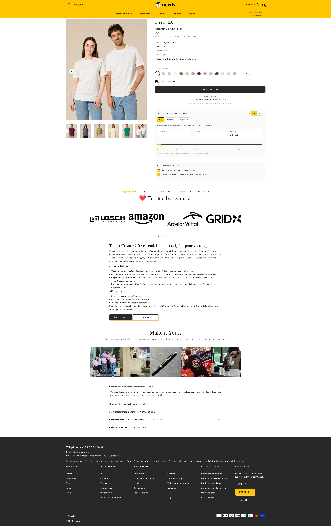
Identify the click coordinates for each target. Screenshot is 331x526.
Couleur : (161, 68)
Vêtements (71, 478)
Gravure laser (106, 488)
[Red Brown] (199, 73)
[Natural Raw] (228, 73)
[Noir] (163, 73)
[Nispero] (187, 73)
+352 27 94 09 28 (93, 447)
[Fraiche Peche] (211, 73)
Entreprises (139, 473)
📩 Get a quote (145, 317)
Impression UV (106, 492)
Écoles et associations (144, 478)
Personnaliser (209, 89)
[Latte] (205, 73)
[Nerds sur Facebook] (236, 500)
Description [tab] (161, 237)
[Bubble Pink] (193, 73)
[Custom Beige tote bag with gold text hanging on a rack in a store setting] (135, 362)
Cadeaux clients (141, 492)
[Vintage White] (222, 73)
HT (260, 113)
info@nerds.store (81, 452)
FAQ (169, 492)
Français (77, 4)
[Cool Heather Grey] (175, 73)
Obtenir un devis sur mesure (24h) (210, 99)
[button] (69, 4)
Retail (136, 483)
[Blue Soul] (169, 73)
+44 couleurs (245, 74)
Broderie (170, 120)
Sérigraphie (183, 120)
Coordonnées (207, 497)
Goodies (70, 488)
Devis (68, 492)
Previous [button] (71, 71)
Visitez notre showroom (178, 483)
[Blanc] (157, 73)
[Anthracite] (217, 73)
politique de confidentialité (213, 488)
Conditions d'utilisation (211, 473)
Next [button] (141, 71)
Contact (171, 473)
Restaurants (139, 488)
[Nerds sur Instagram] (241, 500)
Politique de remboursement (214, 478)
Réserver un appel (175, 478)
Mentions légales (209, 492)
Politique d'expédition (211, 483)
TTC (254, 113)
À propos (171, 488)
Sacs (68, 483)
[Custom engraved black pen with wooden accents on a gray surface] (165, 362)
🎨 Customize (120, 317)
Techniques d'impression (111, 497)
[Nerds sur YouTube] (246, 500)
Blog (169, 497)
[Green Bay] (181, 73)
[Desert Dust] (234, 73)
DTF (160, 120)
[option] (106, 69)
